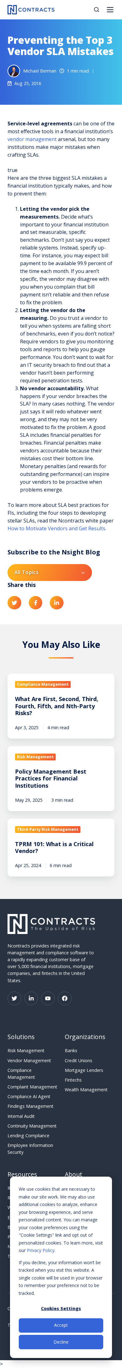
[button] (96, 9)
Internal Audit (21, 1116)
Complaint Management (32, 1087)
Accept (61, 1325)
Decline (61, 1342)
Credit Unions (78, 1060)
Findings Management (30, 1106)
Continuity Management (32, 1126)
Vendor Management (29, 1060)
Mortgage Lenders (84, 1070)
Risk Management (26, 1050)
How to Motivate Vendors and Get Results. (57, 528)
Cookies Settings (61, 1308)
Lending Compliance (28, 1135)
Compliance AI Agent (29, 1096)
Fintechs (73, 1080)
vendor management (32, 139)
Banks (71, 1050)
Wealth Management (86, 1090)
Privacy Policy (40, 1250)
